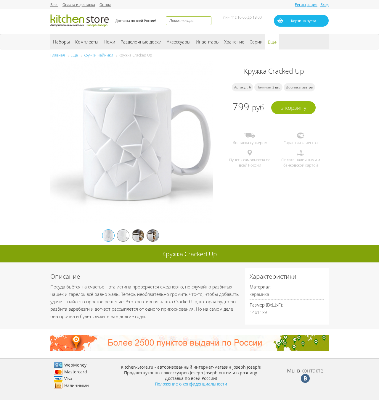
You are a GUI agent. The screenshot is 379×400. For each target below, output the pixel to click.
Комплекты (86, 42)
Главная (57, 55)
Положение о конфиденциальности (191, 384)
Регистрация (306, 4)
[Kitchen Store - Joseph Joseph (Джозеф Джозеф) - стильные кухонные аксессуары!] (80, 27)
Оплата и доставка (78, 4)
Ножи (109, 42)
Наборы (61, 42)
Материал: (261, 287)
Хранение (234, 42)
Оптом (105, 4)
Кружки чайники (98, 55)
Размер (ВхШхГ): (266, 305)
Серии (256, 42)
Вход (324, 4)
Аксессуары (178, 42)
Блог (54, 4)
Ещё (272, 42)
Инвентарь (207, 42)
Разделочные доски (141, 42)
